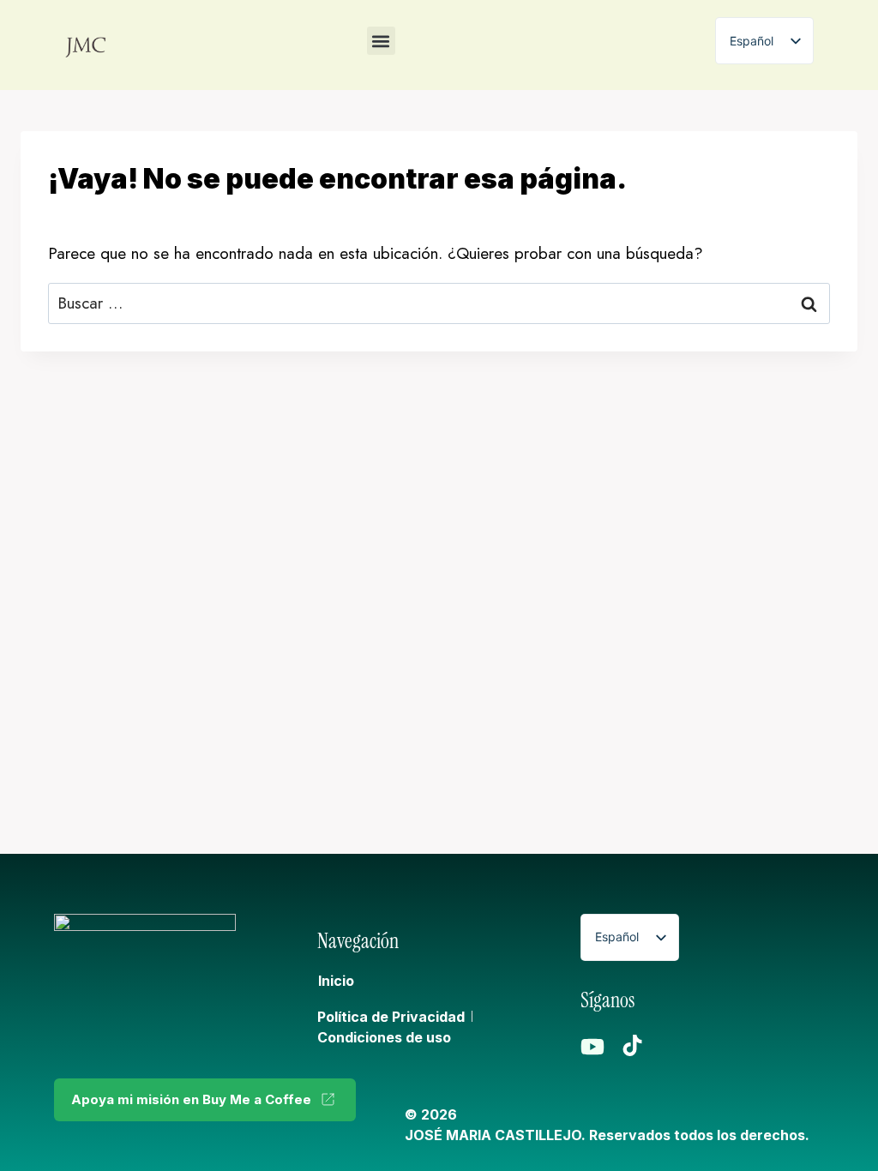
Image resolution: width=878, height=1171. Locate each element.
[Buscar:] (439, 303)
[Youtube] (592, 1047)
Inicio (336, 980)
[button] (381, 41)
